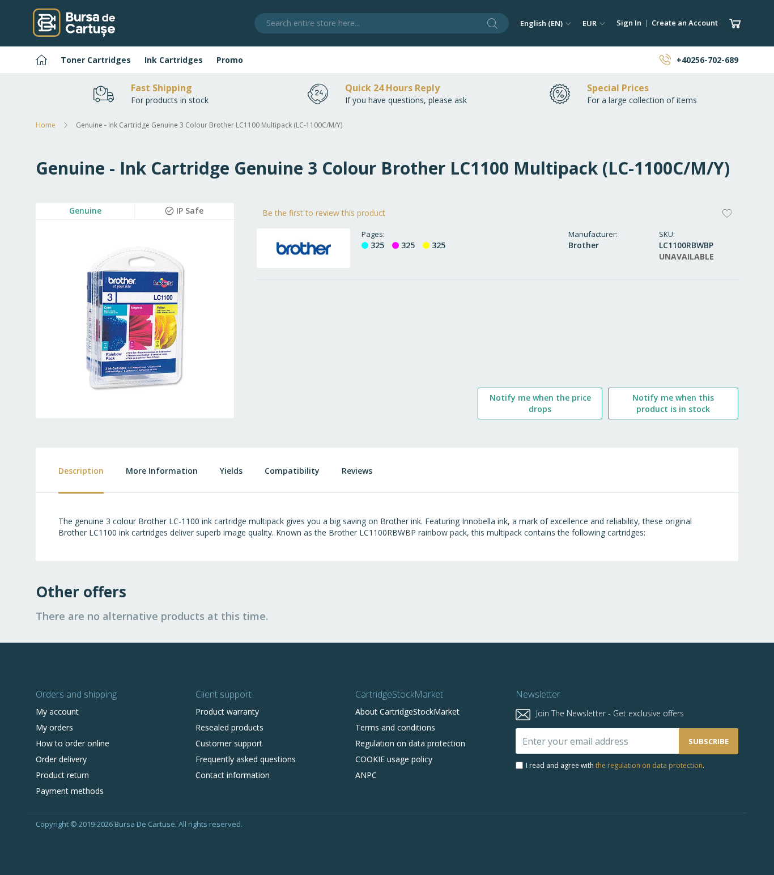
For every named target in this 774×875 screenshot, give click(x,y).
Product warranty (227, 711)
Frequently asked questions (245, 759)
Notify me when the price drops (540, 403)
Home (46, 125)
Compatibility (292, 470)
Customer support (228, 743)
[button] (545, 23)
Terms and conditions (395, 727)
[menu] (387, 59)
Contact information (232, 775)
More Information (162, 470)
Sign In (628, 23)
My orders (54, 727)
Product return (62, 775)
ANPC (366, 775)
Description (81, 470)
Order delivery (61, 759)
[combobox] (381, 23)
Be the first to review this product (323, 212)
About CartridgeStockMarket (407, 711)
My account (57, 711)
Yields (231, 470)
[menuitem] (41, 59)
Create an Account (685, 23)
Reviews (357, 470)
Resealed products (229, 727)
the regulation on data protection (649, 765)
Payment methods (70, 790)
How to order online (72, 743)
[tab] (70, 471)
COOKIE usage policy (393, 759)
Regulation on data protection (410, 743)
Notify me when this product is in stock (673, 403)
